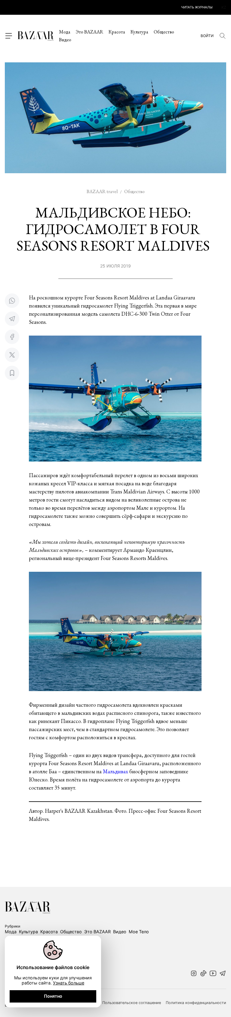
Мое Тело (139, 931)
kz (223, 7)
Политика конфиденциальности (196, 1003)
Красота (117, 32)
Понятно (53, 996)
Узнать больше (68, 982)
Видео (65, 39)
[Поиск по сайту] (222, 35)
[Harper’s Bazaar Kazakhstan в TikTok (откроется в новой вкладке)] (203, 974)
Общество (164, 32)
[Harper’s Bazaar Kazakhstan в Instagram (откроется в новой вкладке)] (193, 974)
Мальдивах (116, 771)
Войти (207, 36)
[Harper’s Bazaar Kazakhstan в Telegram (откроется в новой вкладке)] (222, 974)
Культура (139, 32)
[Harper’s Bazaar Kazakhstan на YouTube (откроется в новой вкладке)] (213, 974)
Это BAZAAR (89, 32)
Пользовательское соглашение (131, 1003)
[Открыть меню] (8, 35)
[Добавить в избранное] (12, 373)
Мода (64, 32)
